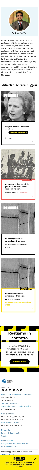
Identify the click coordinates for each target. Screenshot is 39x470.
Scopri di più (19, 361)
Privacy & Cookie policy (11, 433)
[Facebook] (3, 390)
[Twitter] (6, 390)
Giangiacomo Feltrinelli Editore (14, 443)
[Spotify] (21, 390)
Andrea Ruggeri (19, 33)
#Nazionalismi (25, 302)
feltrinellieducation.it (10, 446)
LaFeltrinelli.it (7, 440)
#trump (8, 302)
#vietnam (23, 192)
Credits (4, 436)
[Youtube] (10, 390)
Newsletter (6, 430)
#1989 (7, 305)
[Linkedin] (17, 390)
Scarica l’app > (7, 454)
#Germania (15, 302)
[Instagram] (14, 390)
